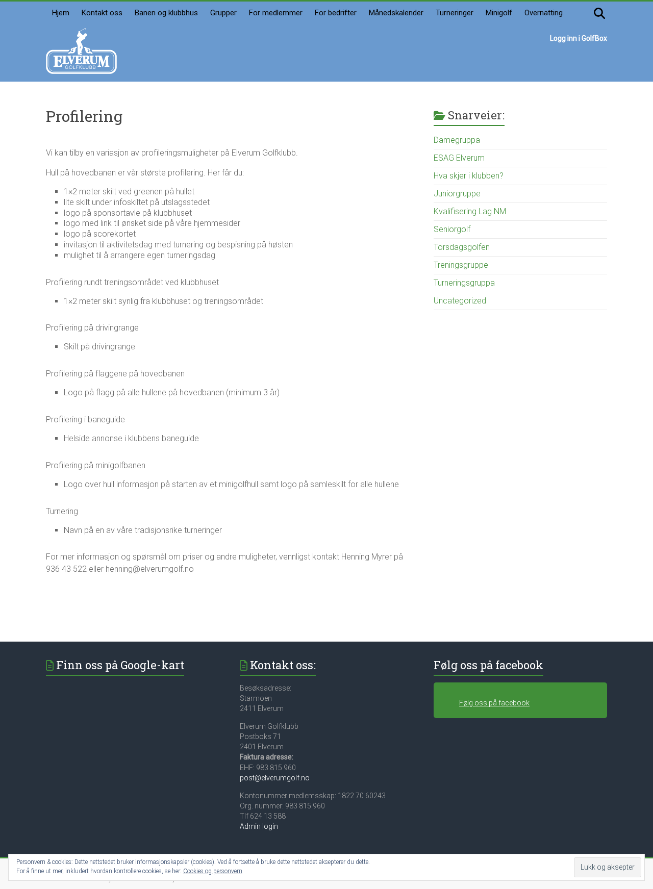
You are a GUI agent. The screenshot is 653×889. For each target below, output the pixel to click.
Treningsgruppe (461, 265)
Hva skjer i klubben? (469, 176)
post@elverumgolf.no (275, 778)
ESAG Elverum (459, 158)
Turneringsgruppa (464, 283)
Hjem (60, 12)
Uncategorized (460, 301)
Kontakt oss (102, 12)
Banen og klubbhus (166, 12)
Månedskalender (396, 12)
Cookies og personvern (212, 871)
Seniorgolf (452, 229)
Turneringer (454, 12)
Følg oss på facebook (488, 664)
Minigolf (499, 12)
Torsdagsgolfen (462, 247)
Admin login (259, 826)
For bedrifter (336, 12)
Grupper (223, 12)
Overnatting (543, 12)
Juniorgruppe (457, 193)
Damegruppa (457, 140)
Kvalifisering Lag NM (470, 211)
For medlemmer (276, 12)
